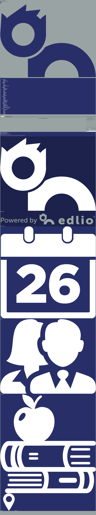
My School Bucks (5, 105)
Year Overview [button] (90, 116)
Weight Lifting (5, 95)
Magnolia (4, 98)
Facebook (0, 2)
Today (87, 128)
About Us (4, 80)
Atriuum (4, 112)
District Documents (5, 100)
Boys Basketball (5, 89)
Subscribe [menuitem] (94, 116)
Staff (3, 81)
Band (4, 91)
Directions (16, 510)
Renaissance (4, 97)
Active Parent (5, 103)
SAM (4, 110)
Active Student (5, 102)
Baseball (4, 93)
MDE (4, 113)
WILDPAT (4, 85)
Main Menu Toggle (2, 78)
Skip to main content (2, 0)
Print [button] (86, 116)
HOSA (4, 86)
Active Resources (5, 109)
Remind (4, 106)
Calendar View (94, 128)
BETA (4, 84)
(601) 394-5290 (4, 134)
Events (88, 131)
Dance (4, 90)
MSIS (4, 111)
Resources (4, 99)
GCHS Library (5, 101)
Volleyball (4, 94)
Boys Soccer (4, 92)
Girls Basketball (5, 88)
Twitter (0, 3)
